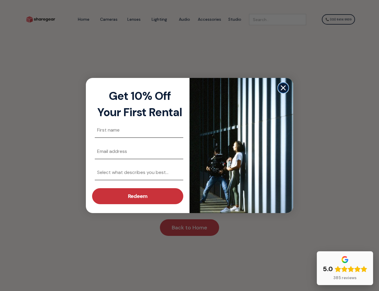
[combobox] (136, 172)
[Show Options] (178, 172)
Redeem (137, 196)
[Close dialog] (283, 88)
